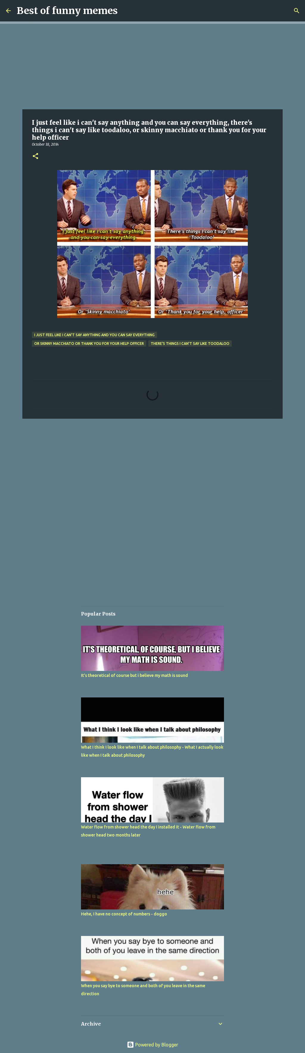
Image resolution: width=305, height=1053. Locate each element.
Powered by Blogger (156, 1044)
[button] (35, 156)
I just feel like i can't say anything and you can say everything (94, 335)
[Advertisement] (152, 65)
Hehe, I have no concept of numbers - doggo (124, 914)
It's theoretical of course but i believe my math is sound (134, 675)
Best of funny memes (67, 11)
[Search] (296, 11)
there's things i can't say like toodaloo (190, 343)
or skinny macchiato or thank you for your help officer (89, 343)
